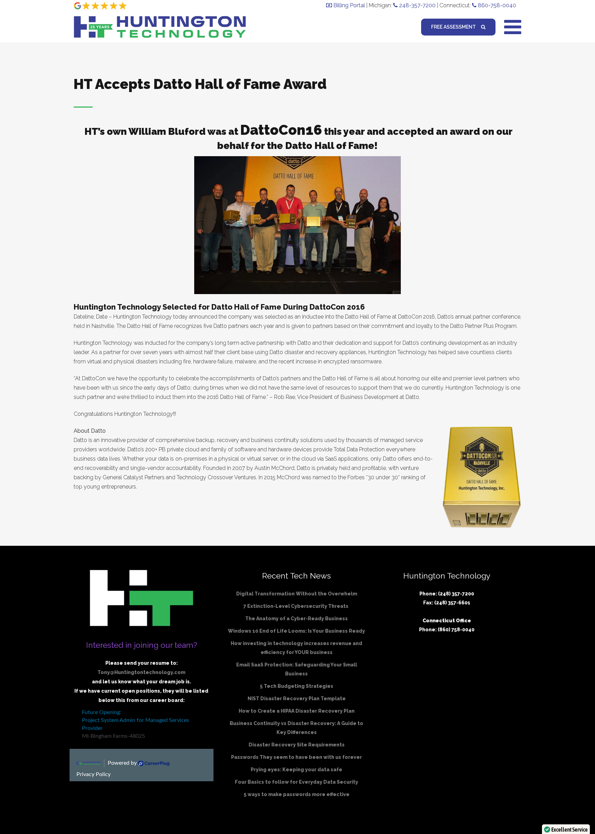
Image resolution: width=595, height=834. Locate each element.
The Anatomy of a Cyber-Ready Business (296, 618)
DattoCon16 (281, 130)
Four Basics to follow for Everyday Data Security (296, 782)
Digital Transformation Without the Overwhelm (296, 593)
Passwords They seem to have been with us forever (296, 757)
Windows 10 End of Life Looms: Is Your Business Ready (296, 631)
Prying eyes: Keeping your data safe (296, 769)
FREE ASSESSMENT (453, 27)
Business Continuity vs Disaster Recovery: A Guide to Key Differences (296, 728)
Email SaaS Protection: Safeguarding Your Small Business (296, 669)
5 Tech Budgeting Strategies (296, 686)
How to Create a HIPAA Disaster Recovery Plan (297, 711)
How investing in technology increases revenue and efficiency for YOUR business (296, 648)
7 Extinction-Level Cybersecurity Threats (296, 606)
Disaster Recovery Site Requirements (297, 744)
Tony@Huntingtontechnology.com (141, 672)
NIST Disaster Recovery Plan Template (297, 698)
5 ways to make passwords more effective (296, 794)
